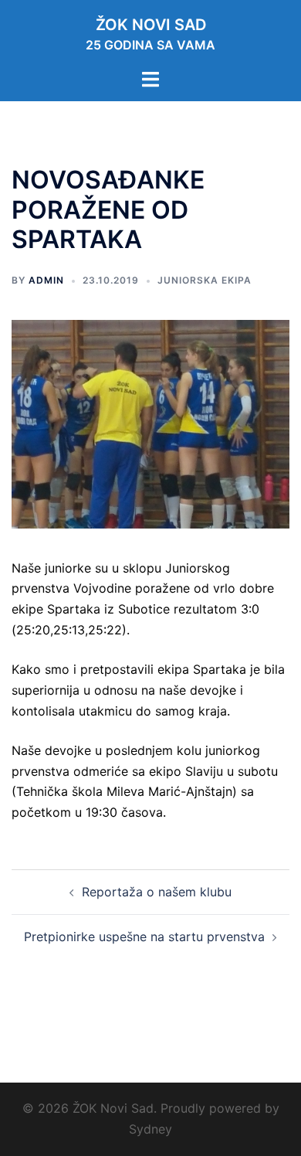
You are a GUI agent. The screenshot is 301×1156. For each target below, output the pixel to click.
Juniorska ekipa (204, 280)
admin (46, 280)
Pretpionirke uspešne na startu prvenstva (144, 936)
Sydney (150, 1129)
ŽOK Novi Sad (151, 24)
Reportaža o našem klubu (157, 891)
